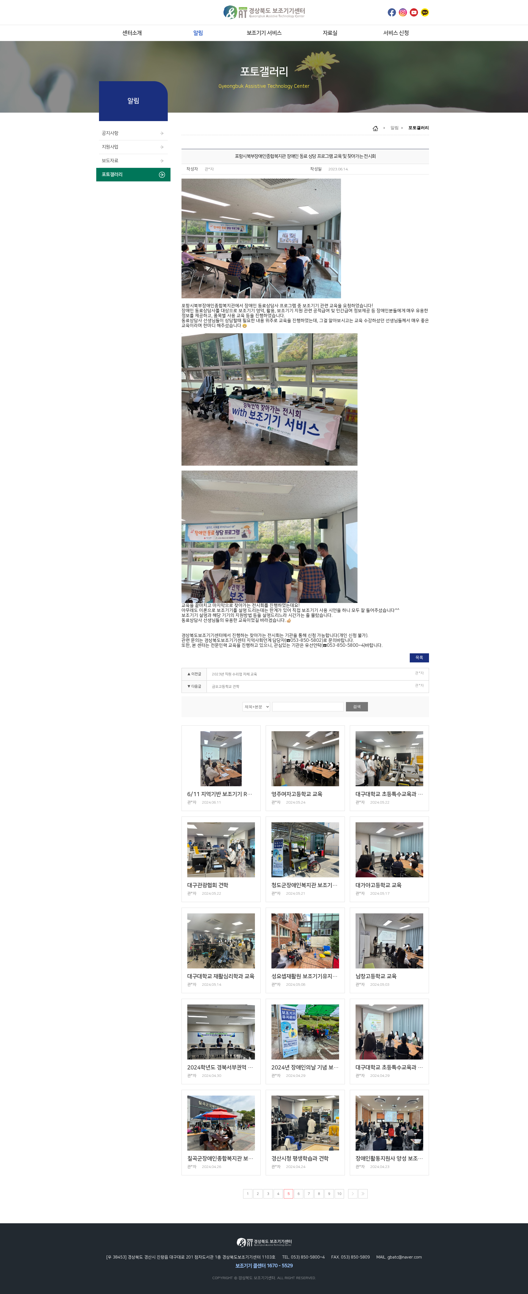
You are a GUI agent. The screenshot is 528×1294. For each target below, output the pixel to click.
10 (339, 1194)
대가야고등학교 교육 (379, 885)
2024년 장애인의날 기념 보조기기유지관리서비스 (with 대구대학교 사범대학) (305, 1067)
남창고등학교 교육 (376, 976)
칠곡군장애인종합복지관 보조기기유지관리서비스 (221, 1159)
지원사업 (110, 146)
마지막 (363, 1194)
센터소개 (132, 33)
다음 (353, 1194)
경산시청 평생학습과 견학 (300, 1159)
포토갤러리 (112, 174)
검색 (357, 706)
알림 (198, 33)
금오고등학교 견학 (225, 687)
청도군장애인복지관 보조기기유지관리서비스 (305, 885)
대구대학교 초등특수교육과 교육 (389, 1067)
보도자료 (110, 160)
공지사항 (110, 133)
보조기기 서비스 (264, 33)
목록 (419, 657)
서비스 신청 (396, 33)
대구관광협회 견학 (207, 885)
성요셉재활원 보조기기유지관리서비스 (305, 976)
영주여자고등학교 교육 (296, 794)
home (378, 128)
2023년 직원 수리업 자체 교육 (234, 674)
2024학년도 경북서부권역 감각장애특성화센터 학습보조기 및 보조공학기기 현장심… (221, 1067)
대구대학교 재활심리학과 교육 (220, 976)
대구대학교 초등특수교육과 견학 (389, 794)
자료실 (330, 33)
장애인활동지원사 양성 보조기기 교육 (389, 1159)
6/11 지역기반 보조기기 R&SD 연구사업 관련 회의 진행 (221, 794)
